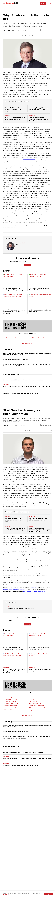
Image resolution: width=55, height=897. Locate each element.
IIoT (4, 10)
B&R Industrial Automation (10, 699)
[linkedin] (25, 35)
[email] (32, 35)
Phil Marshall (6, 30)
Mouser (30, 699)
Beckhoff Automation (9, 337)
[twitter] (27, 35)
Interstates (32, 587)
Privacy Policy (6, 894)
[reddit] (30, 35)
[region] (27, 894)
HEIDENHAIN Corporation (10, 710)
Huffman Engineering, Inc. (10, 712)
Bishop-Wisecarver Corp (10, 703)
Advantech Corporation (10, 697)
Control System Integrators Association (14, 589)
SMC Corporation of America (36, 707)
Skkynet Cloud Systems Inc (36, 337)
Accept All (48, 894)
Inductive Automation (29, 159)
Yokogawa (31, 710)
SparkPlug (10, 157)
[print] (51, 35)
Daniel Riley (6, 425)
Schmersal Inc (32, 701)
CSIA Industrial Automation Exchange (34, 591)
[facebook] (22, 35)
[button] (4, 3)
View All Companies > (27, 343)
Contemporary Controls (10, 705)
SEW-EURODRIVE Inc (34, 703)
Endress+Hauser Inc (9, 707)
